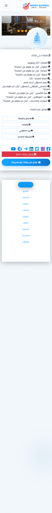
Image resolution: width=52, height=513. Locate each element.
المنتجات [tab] (25, 197)
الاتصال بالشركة (25, 118)
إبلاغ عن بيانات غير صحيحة (24, 162)
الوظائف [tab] (25, 242)
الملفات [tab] (26, 210)
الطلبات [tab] (25, 223)
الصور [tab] (25, 185)
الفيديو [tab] (25, 191)
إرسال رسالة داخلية (25, 154)
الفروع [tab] (25, 204)
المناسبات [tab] (26, 235)
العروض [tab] (25, 216)
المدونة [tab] (26, 229)
